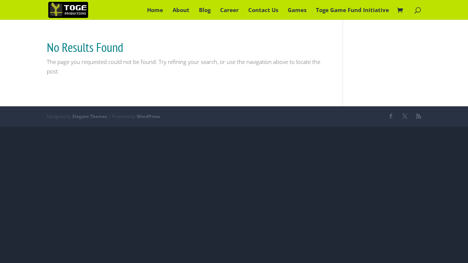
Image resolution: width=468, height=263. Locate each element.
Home (155, 10)
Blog (205, 10)
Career (229, 10)
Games (297, 10)
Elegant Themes (89, 116)
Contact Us (263, 10)
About (181, 10)
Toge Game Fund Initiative (352, 10)
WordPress (148, 116)
